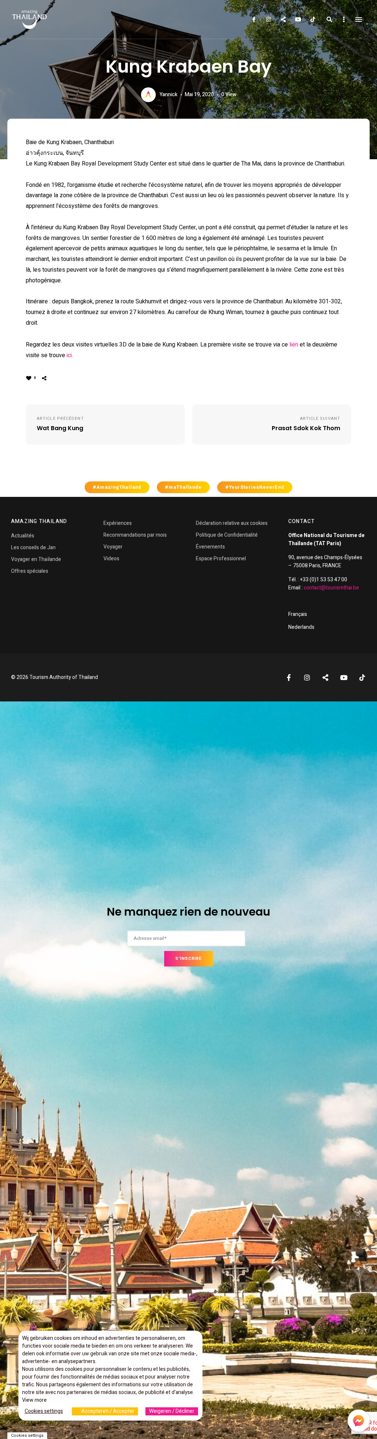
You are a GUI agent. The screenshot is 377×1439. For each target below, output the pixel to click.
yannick (168, 94)
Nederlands (301, 627)
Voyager (113, 547)
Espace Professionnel (221, 558)
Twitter (283, 19)
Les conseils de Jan (33, 547)
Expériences (117, 523)
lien (293, 344)
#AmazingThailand (117, 487)
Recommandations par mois (135, 535)
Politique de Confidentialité (227, 535)
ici (69, 355)
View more (34, 1400)
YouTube (297, 19)
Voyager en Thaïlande (36, 559)
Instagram (268, 19)
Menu (358, 19)
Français (297, 614)
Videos (111, 558)
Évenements (210, 547)
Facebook (253, 19)
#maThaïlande (183, 487)
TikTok (312, 19)
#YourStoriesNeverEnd (254, 487)
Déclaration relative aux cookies (232, 523)
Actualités (22, 536)
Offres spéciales (29, 571)
